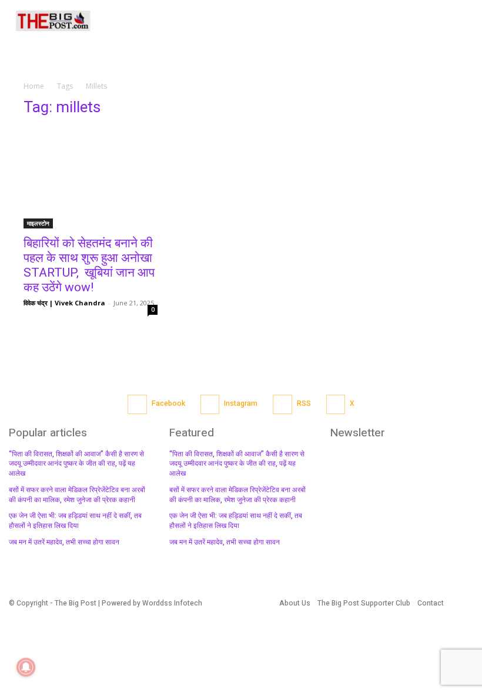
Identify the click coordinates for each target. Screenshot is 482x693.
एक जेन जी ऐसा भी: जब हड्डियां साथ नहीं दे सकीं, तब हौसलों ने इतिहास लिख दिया (75, 520)
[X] (336, 404)
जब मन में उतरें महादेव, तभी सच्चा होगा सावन (64, 542)
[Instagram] (210, 404)
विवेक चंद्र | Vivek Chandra (64, 302)
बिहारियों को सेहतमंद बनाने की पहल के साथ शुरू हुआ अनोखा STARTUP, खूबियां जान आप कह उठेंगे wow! (89, 265)
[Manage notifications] (25, 667)
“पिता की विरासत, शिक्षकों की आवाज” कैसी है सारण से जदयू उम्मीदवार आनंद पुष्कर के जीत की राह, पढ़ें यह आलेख (76, 464)
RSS (304, 403)
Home (34, 86)
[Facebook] (137, 404)
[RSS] (282, 404)
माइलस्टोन (38, 223)
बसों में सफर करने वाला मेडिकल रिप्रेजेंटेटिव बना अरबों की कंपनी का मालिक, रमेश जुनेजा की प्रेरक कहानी (77, 495)
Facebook (168, 403)
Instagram (240, 403)
